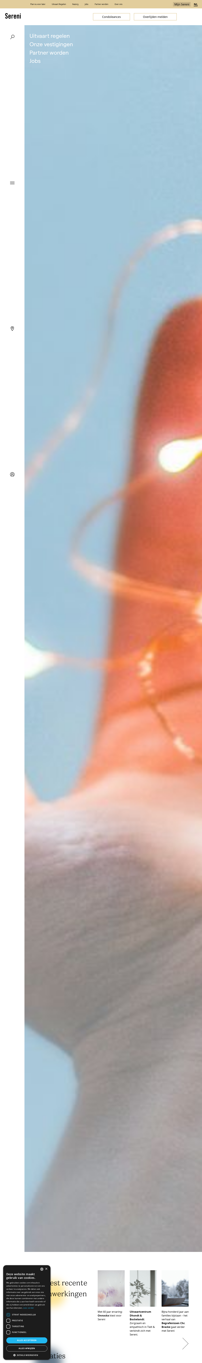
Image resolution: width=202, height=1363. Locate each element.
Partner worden (49, 52)
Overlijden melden (155, 17)
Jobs (35, 60)
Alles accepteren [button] (26, 1340)
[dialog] (26, 1312)
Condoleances (111, 17)
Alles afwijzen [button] (27, 1348)
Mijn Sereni (181, 4)
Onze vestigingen (51, 44)
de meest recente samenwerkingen (58, 1289)
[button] (26, 1355)
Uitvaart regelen (50, 35)
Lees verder (28, 1308)
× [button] (46, 1269)
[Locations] (12, 328)
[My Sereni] (12, 474)
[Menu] (12, 183)
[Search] (12, 37)
